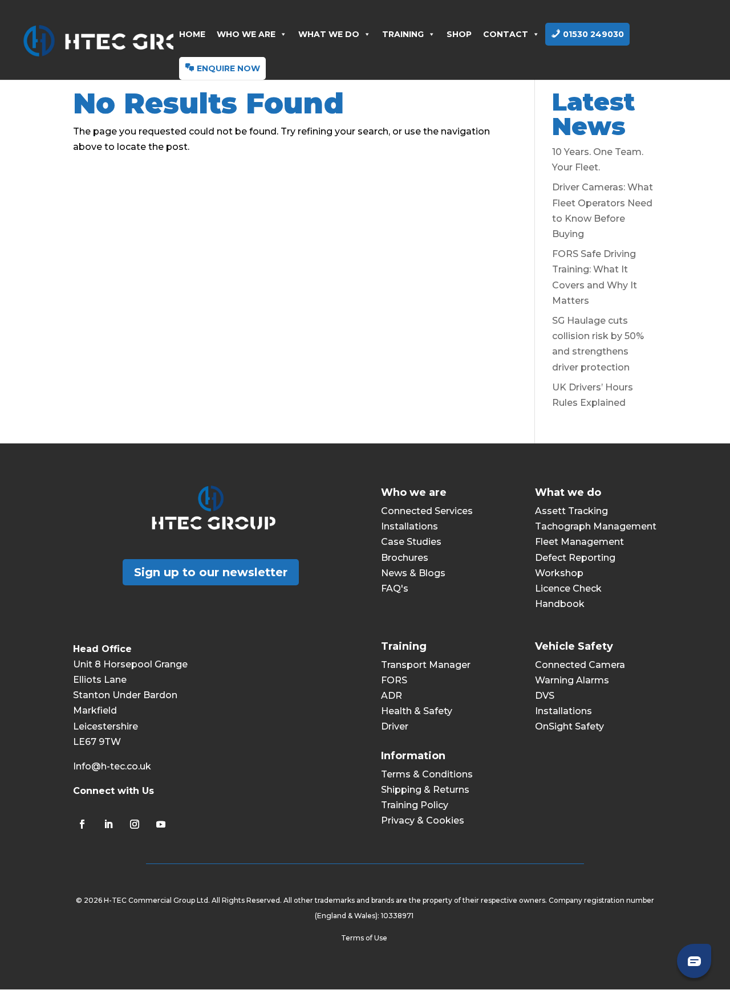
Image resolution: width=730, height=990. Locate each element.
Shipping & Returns (425, 789)
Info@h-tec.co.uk (112, 766)
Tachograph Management (595, 526)
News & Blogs (413, 573)
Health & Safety (416, 711)
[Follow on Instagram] (134, 824)
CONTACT (505, 34)
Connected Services (427, 511)
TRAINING (403, 34)
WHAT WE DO (328, 34)
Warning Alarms (572, 680)
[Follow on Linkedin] (108, 824)
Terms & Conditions (427, 774)
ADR (391, 695)
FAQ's (394, 588)
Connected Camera (580, 664)
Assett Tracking (571, 511)
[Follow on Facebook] (82, 824)
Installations (409, 526)
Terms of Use (365, 938)
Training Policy (414, 805)
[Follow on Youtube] (161, 824)
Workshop (559, 573)
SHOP (459, 34)
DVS (544, 695)
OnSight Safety (569, 726)
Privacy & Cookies (422, 820)
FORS (394, 680)
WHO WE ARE (246, 34)
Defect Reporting (575, 557)
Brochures (404, 557)
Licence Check (568, 588)
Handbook (560, 603)
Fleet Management (579, 541)
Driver (394, 726)
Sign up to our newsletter (210, 572)
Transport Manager (426, 664)
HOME (192, 34)
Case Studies (411, 541)
